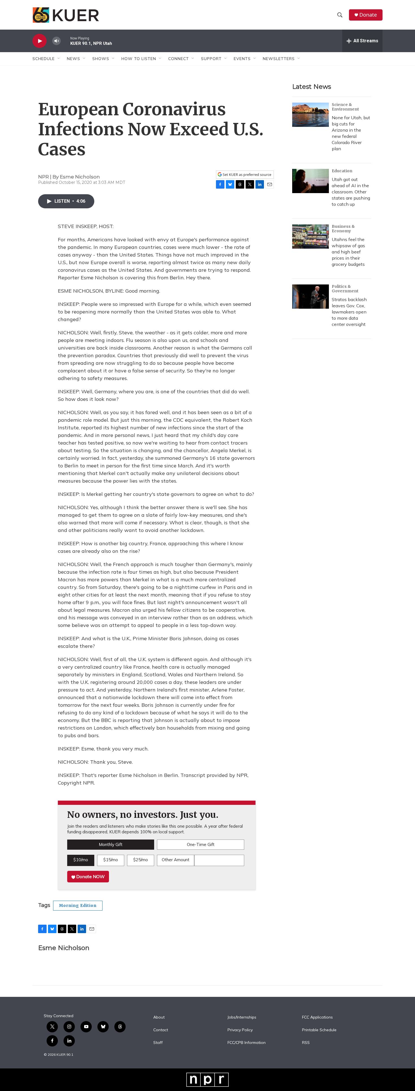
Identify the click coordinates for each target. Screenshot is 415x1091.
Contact (160, 1030)
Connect (178, 58)
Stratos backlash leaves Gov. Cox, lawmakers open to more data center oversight (349, 312)
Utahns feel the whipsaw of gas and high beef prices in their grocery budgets (348, 252)
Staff (158, 1043)
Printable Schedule (319, 1030)
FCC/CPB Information (247, 1043)
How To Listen (138, 58)
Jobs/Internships (242, 1017)
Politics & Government (345, 288)
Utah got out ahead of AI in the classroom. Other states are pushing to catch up (351, 191)
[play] (39, 41)
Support (211, 58)
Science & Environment (345, 107)
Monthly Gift (111, 844)
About (159, 1017)
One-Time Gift (201, 844)
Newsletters (279, 58)
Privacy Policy (240, 1030)
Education (342, 170)
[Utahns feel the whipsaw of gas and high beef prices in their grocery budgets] (310, 236)
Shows (100, 58)
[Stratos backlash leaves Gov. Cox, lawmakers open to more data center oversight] (310, 296)
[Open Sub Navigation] (59, 58)
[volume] (56, 41)
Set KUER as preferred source (246, 174)
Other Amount (175, 859)
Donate (368, 15)
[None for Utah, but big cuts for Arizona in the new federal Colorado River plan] (310, 115)
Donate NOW (90, 876)
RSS (306, 1043)
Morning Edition (78, 905)
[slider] (65, 41)
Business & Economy (343, 228)
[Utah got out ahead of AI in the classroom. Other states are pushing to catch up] (310, 181)
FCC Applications (317, 1017)
